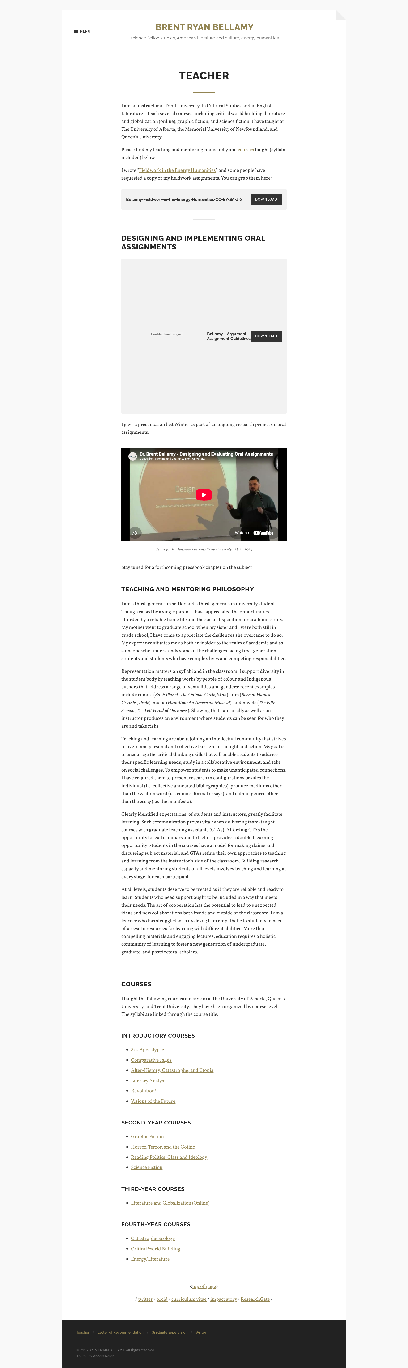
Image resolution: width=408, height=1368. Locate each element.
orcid (162, 1299)
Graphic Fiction (147, 1136)
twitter (145, 1299)
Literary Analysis (149, 1080)
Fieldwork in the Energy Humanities (177, 170)
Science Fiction (146, 1167)
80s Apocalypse (147, 1049)
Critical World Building (155, 1249)
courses (246, 149)
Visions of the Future (153, 1101)
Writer (201, 1332)
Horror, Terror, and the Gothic (163, 1147)
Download (266, 199)
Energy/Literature (150, 1259)
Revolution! (144, 1091)
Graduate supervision (169, 1332)
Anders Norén (103, 1356)
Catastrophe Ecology (153, 1238)
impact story (223, 1299)
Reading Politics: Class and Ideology (169, 1157)
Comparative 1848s (151, 1060)
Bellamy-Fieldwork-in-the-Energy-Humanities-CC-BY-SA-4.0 (184, 199)
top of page (204, 1286)
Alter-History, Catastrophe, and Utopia (172, 1070)
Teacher (82, 1332)
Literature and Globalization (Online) (170, 1203)
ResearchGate (255, 1299)
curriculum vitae (189, 1299)
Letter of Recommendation (121, 1332)
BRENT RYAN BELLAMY (205, 27)
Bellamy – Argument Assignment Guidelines (229, 336)
